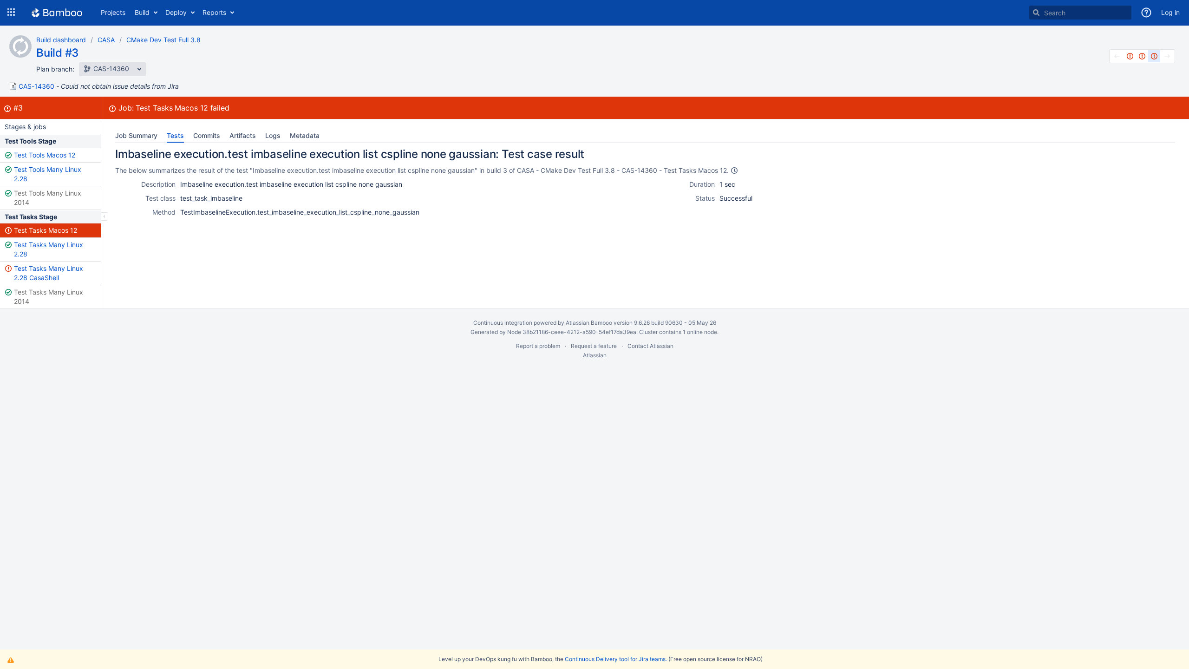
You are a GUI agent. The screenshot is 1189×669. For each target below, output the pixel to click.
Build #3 (57, 52)
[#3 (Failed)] (1154, 56)
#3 (18, 107)
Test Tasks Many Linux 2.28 (48, 249)
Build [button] (142, 12)
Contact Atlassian (650, 345)
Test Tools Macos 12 (44, 155)
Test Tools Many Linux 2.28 (47, 174)
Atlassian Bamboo (589, 322)
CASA (106, 40)
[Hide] (104, 216)
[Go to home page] (57, 12)
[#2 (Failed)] (1142, 56)
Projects (113, 12)
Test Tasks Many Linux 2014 (48, 296)
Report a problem (538, 345)
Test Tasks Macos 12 (45, 230)
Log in (1170, 12)
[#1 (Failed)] (1130, 56)
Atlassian (595, 355)
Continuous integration (502, 322)
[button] (11, 12)
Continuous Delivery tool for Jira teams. (616, 659)
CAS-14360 (36, 86)
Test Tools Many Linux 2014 (47, 197)
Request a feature (594, 345)
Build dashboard (61, 40)
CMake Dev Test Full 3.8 (163, 40)
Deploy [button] (176, 12)
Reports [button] (214, 12)
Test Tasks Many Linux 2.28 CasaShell (48, 273)
